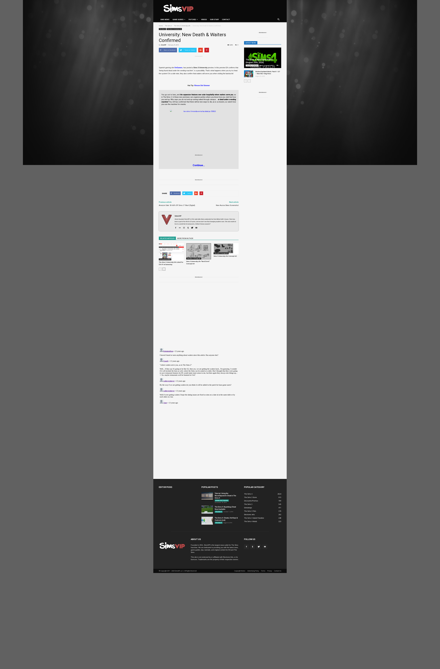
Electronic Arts (249, 514)
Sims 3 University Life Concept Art (225, 256)
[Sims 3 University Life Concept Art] (226, 248)
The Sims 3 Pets (250, 511)
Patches (192, 19)
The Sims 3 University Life (174, 29)
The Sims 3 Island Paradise (254, 518)
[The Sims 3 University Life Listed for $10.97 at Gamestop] (171, 251)
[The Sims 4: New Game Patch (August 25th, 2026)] (262, 58)
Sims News (164, 19)
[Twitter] (193, 228)
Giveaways (248, 508)
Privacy (269, 571)
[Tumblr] (189, 228)
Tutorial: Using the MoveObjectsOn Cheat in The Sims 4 (225, 495)
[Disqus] (199, 316)
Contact (226, 19)
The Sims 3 (162, 29)
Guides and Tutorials (221, 500)
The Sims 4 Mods (250, 521)
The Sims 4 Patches (252, 65)
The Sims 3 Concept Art (194, 258)
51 (238, 45)
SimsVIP (163, 45)
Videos (204, 19)
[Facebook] (176, 228)
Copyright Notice (239, 571)
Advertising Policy (253, 571)
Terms (263, 571)
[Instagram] (185, 228)
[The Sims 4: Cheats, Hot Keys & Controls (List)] (207, 521)
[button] (278, 19)
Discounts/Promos (165, 259)
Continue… (199, 165)
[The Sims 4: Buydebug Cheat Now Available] (207, 510)
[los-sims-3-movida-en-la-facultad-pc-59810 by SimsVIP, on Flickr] (198, 126)
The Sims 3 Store (250, 497)
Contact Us (277, 571)
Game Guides (178, 19)
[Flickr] (181, 228)
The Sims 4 (218, 511)
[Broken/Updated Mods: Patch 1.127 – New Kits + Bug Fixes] (248, 73)
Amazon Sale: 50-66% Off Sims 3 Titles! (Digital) (177, 205)
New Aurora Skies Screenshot (227, 205)
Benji (261, 65)
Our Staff (214, 19)
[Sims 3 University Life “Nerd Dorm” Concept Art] (198, 251)
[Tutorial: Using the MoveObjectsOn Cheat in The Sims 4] (207, 496)
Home (161, 26)
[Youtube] (197, 228)
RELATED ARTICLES (167, 238)
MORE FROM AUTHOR (185, 238)
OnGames (178, 68)
